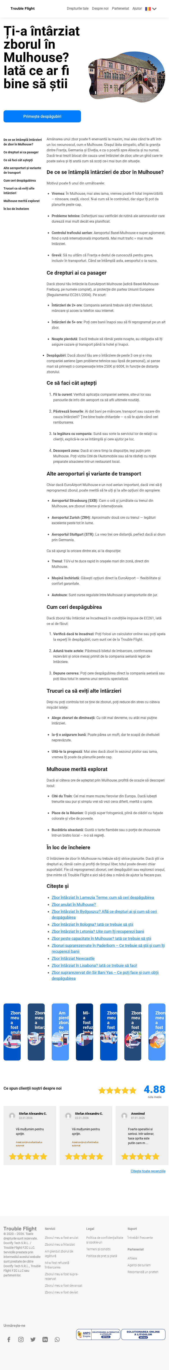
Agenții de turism (139, 1265)
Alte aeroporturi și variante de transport (22, 170)
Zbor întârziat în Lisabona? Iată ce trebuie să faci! (94, 965)
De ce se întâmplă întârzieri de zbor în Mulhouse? (23, 142)
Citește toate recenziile (148, 1171)
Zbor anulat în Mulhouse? (74, 904)
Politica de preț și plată (101, 1256)
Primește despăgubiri (42, 116)
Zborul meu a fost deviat (61, 1292)
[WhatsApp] (57, 1339)
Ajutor (137, 8)
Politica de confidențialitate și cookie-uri (104, 1240)
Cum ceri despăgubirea (20, 180)
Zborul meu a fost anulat (61, 1237)
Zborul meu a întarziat (60, 1244)
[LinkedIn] (45, 1339)
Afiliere (132, 1258)
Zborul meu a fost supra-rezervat (61, 1276)
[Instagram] (21, 1339)
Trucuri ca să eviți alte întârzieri (19, 191)
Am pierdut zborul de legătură (59, 1254)
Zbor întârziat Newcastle (73, 958)
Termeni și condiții (98, 1249)
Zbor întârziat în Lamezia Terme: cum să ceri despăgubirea (103, 897)
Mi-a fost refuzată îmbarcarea (57, 1265)
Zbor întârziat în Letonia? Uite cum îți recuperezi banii (98, 931)
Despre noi (100, 8)
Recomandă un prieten (143, 1272)
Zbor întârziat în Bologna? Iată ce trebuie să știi (92, 924)
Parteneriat (120, 8)
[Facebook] (9, 1339)
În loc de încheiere (16, 209)
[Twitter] (33, 1339)
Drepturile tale (77, 8)
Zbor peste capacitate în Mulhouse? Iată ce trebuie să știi (101, 938)
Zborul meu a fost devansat (63, 1285)
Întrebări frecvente (140, 1237)
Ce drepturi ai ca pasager (21, 152)
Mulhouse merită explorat (22, 201)
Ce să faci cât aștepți (18, 160)
